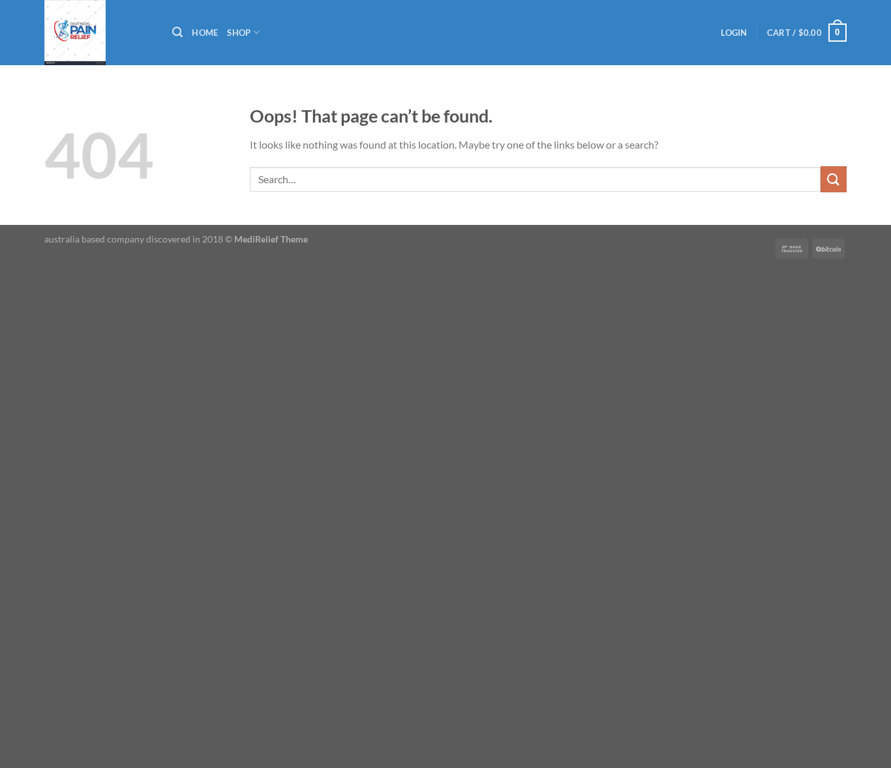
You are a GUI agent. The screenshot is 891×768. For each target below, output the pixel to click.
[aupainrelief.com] (98, 32)
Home (205, 32)
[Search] (177, 32)
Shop (238, 32)
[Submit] (834, 179)
